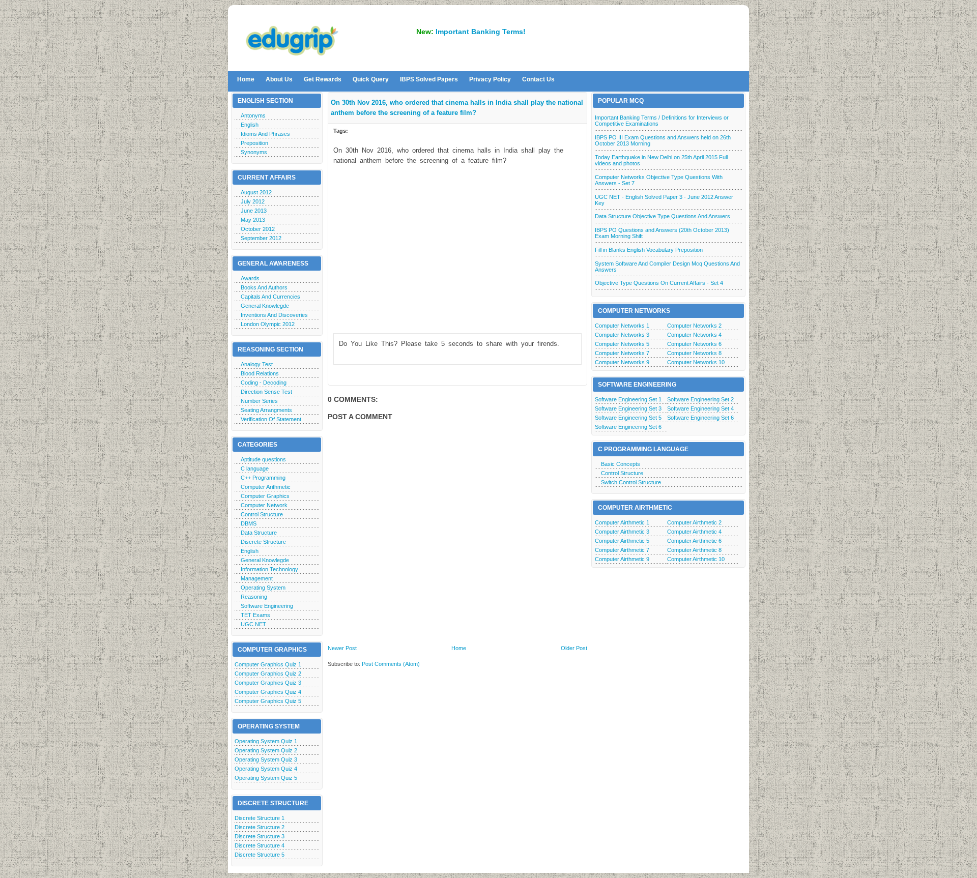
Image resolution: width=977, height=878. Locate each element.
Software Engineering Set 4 (700, 408)
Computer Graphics (265, 496)
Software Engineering (267, 606)
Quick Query (371, 79)
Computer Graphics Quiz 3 (268, 683)
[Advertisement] (457, 243)
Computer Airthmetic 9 (622, 559)
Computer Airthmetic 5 (622, 541)
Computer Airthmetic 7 (622, 550)
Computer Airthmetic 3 (622, 532)
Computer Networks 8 (694, 353)
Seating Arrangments (266, 410)
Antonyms (253, 115)
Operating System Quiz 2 (266, 750)
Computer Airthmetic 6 (694, 541)
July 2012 (253, 201)
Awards (250, 278)
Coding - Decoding (263, 382)
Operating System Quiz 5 (266, 778)
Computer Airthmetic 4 (694, 532)
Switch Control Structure (631, 482)
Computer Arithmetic (266, 487)
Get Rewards (322, 79)
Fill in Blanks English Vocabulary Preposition (649, 250)
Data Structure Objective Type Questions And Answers (662, 216)
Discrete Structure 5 (259, 855)
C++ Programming (263, 478)
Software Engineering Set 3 (628, 408)
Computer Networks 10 (696, 362)
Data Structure (259, 533)
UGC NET (253, 624)
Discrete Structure (263, 542)
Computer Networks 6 (694, 344)
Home (245, 79)
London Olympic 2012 (268, 324)
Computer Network (264, 505)
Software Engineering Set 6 (700, 418)
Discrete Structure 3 (259, 836)
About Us (279, 79)
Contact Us (538, 79)
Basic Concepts (620, 464)
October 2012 (258, 229)
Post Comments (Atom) (391, 664)
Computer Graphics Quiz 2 (268, 673)
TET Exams (255, 615)
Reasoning (254, 597)
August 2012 (256, 192)
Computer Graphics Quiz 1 (268, 664)
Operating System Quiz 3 (266, 759)
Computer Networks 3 (622, 335)
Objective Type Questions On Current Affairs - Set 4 (659, 283)
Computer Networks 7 (622, 353)
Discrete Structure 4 (259, 845)
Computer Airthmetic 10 (696, 559)
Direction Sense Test (266, 392)
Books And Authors (264, 287)
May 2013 (253, 220)
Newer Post (342, 648)
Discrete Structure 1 (259, 818)
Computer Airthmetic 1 (622, 522)
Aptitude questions (263, 459)
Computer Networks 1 (622, 326)
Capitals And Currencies (270, 297)
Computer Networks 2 (694, 326)
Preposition (254, 143)
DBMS (248, 523)
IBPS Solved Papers (429, 79)
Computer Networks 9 (622, 362)
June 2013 (254, 211)
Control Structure (262, 514)
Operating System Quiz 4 (266, 769)
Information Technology (269, 569)
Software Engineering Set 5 (628, 418)
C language (255, 468)
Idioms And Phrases (265, 134)
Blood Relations (260, 373)
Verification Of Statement (271, 419)
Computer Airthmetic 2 (694, 522)
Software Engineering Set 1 (628, 399)
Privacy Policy (490, 79)
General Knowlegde (265, 306)
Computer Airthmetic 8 (694, 550)
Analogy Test (257, 364)
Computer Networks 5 (622, 344)
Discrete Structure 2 (259, 827)
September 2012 (261, 238)
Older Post (574, 648)
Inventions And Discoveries (274, 315)
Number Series (259, 401)
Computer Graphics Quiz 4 (268, 692)
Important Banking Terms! (481, 31)
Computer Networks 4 (694, 335)
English (249, 125)
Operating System (263, 587)
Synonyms (254, 152)
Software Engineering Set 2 (700, 399)
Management (257, 578)
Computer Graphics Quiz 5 (268, 701)
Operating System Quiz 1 (266, 741)
